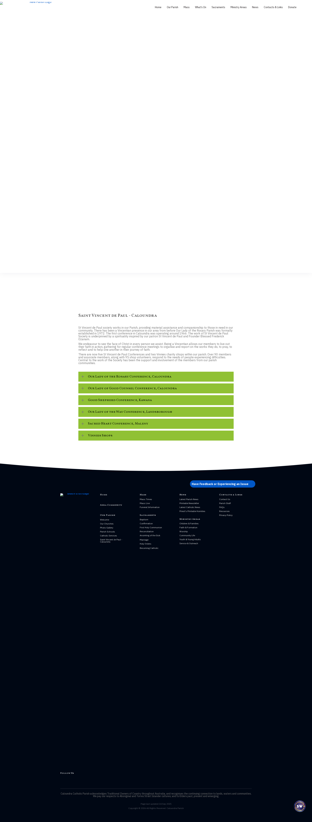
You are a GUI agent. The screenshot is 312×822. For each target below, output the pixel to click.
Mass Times (146, 499)
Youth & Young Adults (190, 539)
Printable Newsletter (189, 503)
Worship (183, 531)
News (255, 7)
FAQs (222, 507)
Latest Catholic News (189, 507)
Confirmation (146, 523)
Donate (292, 7)
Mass (187, 7)
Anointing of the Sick (150, 535)
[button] (156, 377)
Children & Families (189, 523)
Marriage (144, 539)
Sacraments (218, 7)
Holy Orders (145, 543)
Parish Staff (225, 503)
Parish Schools (107, 531)
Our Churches (107, 523)
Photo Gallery (106, 527)
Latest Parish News (188, 499)
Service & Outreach (188, 543)
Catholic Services (108, 535)
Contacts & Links (273, 7)
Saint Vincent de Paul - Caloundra (111, 540)
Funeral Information (150, 507)
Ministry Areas (239, 7)
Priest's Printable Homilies (192, 511)
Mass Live (145, 503)
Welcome (104, 519)
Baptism (144, 519)
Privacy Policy (226, 515)
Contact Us (224, 499)
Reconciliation (147, 531)
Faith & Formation (188, 527)
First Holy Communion (151, 527)
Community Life (187, 535)
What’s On (200, 7)
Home (158, 7)
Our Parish (172, 7)
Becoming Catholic (149, 548)
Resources (224, 511)
